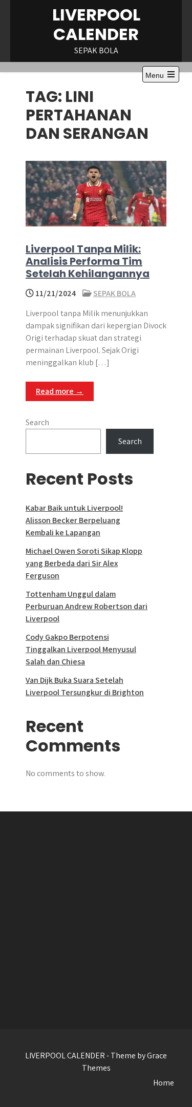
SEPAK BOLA (114, 293)
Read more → (59, 391)
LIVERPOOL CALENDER (96, 24)
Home (163, 1082)
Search (37, 422)
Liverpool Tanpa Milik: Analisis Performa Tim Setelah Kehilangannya (88, 261)
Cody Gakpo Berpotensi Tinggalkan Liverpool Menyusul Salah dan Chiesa (81, 649)
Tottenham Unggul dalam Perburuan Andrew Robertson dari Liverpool (86, 606)
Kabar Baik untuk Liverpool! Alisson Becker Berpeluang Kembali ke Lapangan (74, 520)
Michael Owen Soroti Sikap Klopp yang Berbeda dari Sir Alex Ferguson (84, 563)
